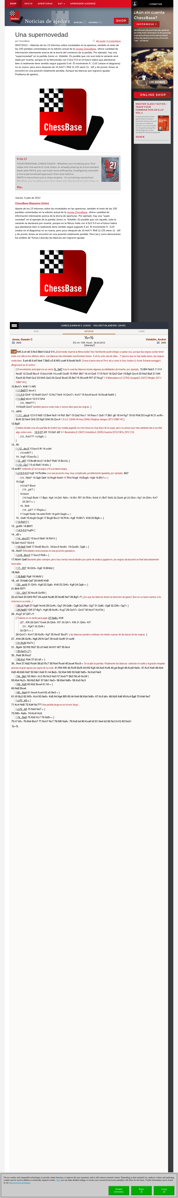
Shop (13, 3)
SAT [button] (60, 3)
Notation (88, 331)
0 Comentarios (114, 41)
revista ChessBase (86, 48)
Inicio (28, 3)
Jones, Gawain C (22, 339)
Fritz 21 (22, 159)
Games (142, 331)
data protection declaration (19, 1183)
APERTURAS (45, 3)
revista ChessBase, (77, 212)
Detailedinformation (119, 1190)
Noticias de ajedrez (47, 21)
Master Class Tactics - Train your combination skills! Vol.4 (151, 108)
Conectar (155, 4)
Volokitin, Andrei (156, 339)
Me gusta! (100, 41)
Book (36, 331)
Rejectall (141, 1190)
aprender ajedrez (83, 3)
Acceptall (164, 1190)
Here (58, 1180)
